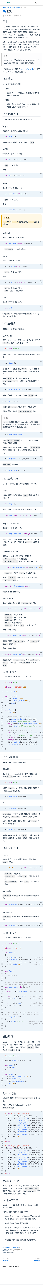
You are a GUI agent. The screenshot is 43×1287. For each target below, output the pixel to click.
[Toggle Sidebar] (4, 2)
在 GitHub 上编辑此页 (12, 1247)
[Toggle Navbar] (39, 2)
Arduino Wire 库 (28, 69)
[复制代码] (40, 137)
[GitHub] (36, 2)
